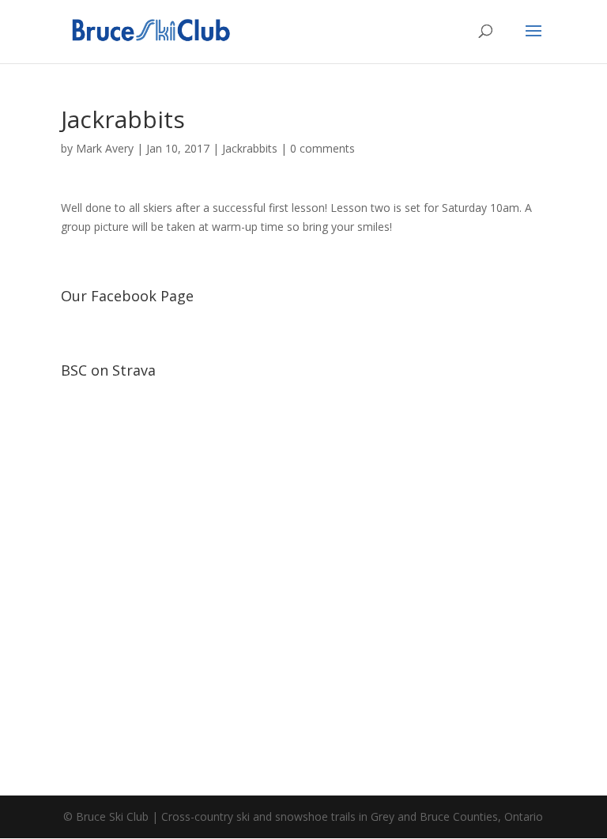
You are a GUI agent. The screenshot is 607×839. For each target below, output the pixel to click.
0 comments (322, 148)
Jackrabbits (249, 148)
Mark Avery (105, 148)
